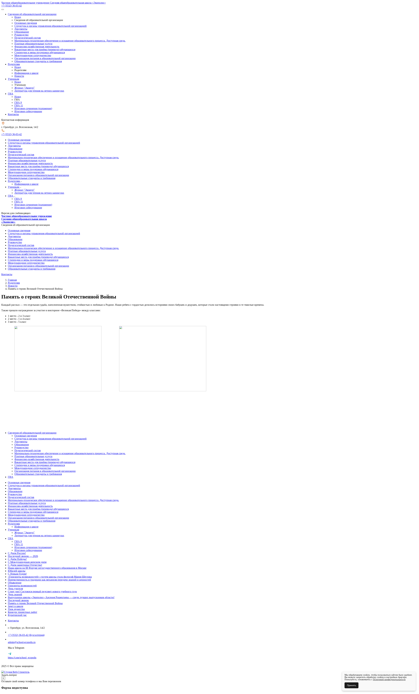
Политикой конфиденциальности (389, 679)
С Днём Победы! (17, 559)
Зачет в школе (15, 606)
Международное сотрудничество (32, 55)
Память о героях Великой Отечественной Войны (35, 603)
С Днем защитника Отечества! (25, 565)
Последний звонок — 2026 (23, 556)
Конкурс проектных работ (22, 612)
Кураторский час (17, 615)
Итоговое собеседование (28, 111)
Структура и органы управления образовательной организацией (50, 26)
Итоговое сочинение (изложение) (33, 108)
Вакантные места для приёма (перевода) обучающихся (44, 49)
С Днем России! (17, 553)
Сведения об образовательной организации (32, 14)
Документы (20, 28)
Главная (12, 280)
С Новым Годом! (17, 573)
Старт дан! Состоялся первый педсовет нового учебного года (42, 591)
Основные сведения (25, 23)
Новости (19, 76)
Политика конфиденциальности (19, 669)
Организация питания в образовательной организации (45, 58)
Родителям (14, 64)
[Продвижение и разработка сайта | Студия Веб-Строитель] (15, 672)
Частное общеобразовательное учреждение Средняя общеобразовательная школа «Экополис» (53, 2)
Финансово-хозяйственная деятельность (36, 46)
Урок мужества (16, 609)
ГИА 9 (18, 102)
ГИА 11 (18, 105)
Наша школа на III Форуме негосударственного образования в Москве (47, 568)
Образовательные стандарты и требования (38, 61)
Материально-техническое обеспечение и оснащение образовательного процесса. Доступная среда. (70, 40)
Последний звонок (18, 600)
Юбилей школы (16, 570)
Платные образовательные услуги (33, 43)
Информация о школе (26, 73)
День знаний (15, 594)
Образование (21, 31)
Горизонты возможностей (22, 585)
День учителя (15, 588)
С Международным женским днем (27, 562)
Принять (351, 685)
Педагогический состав (27, 37)
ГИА (10, 93)
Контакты (13, 114)
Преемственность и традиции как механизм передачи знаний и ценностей (49, 579)
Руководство (21, 34)
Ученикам (13, 79)
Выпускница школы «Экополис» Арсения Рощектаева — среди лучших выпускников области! (61, 597)
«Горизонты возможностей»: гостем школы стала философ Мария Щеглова (50, 576)
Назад (17, 17)
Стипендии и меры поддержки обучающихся (39, 52)
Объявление (14, 582)
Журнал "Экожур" (24, 87)
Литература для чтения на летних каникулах (39, 90)
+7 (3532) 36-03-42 (11, 5)
